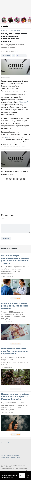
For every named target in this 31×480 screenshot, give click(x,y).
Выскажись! (6, 55)
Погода (3, 451)
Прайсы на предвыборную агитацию (10, 455)
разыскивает (10, 137)
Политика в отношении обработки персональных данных (15, 462)
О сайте (3, 453)
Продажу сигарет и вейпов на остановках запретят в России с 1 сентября (15, 396)
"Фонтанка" (23, 102)
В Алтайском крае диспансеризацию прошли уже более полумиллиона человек (15, 259)
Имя (3, 218)
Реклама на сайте (5, 449)
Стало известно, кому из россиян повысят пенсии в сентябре (15, 305)
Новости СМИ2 (4, 252)
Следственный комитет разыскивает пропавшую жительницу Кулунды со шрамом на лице (15, 171)
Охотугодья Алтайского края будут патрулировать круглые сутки (15, 351)
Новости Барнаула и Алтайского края (10, 457)
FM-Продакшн (4, 444)
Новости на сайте (5, 442)
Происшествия (15, 30)
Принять (22, 475)
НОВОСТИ (4, 30)
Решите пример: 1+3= (7, 235)
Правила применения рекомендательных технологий (14, 460)
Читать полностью (15, 298)
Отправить (6, 238)
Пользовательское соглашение (9, 447)
